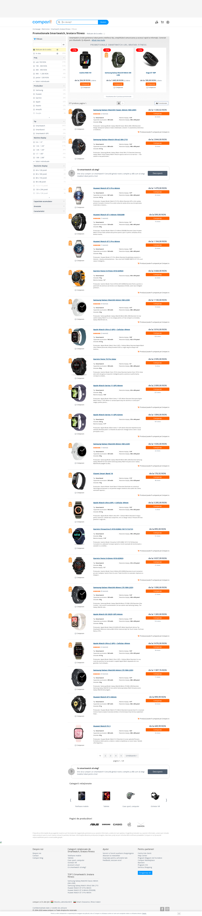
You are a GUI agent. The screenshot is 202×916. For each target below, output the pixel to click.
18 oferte (157, 146)
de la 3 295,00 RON (157, 502)
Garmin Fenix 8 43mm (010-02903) (108, 558)
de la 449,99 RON (157, 726)
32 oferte (157, 195)
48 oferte (157, 480)
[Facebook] (162, 908)
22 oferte (157, 278)
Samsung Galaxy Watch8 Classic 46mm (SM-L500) (114, 110)
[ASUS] (94, 824)
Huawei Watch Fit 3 (101, 726)
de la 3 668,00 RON (157, 271)
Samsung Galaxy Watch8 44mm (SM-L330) (111, 300)
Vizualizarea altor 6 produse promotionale (118, 96)
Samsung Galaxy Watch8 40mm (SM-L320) (111, 444)
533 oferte (158, 336)
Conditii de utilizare (59, 908)
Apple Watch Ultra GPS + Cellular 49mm (110, 502)
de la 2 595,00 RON (157, 359)
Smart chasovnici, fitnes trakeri (89, 902)
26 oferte (157, 117)
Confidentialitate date (41, 908)
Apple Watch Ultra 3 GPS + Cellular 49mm (111, 329)
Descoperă (157, 173)
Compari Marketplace (146, 860)
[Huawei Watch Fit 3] (80, 733)
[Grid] (123, 103)
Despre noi (37, 853)
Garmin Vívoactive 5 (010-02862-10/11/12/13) (113, 529)
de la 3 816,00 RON (157, 329)
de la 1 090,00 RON (157, 587)
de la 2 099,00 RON (157, 385)
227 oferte (158, 392)
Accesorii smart (74, 865)
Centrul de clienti (144, 853)
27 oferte (157, 594)
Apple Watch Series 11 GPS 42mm (108, 414)
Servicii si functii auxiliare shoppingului (118, 853)
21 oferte (157, 565)
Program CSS (143, 865)
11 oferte (157, 677)
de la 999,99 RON (157, 697)
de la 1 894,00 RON (157, 414)
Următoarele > (131, 756)
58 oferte (157, 650)
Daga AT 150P (151, 73)
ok (63, 44)
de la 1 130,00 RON (157, 300)
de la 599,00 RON (157, 214)
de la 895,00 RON (157, 529)
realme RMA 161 (85, 73)
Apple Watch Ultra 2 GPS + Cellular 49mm (111, 643)
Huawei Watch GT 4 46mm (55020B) (109, 214)
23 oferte (157, 248)
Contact (36, 855)
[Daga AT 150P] (151, 60)
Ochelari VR (155, 806)
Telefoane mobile (81, 806)
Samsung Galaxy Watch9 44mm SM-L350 (118, 74)
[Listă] (119, 103)
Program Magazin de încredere (150, 858)
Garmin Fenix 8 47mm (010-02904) (108, 271)
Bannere (141, 862)
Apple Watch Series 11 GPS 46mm (108, 385)
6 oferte (157, 509)
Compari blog (38, 858)
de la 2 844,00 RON (157, 139)
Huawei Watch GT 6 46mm (105, 697)
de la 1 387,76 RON (157, 670)
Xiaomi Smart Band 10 (103, 473)
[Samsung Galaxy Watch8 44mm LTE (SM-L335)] (80, 677)
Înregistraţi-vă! (145, 873)
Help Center (142, 855)
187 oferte (158, 421)
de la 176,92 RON (157, 473)
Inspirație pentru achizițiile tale (115, 858)
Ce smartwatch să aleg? (88, 169)
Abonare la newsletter (111, 855)
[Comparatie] (157, 22)
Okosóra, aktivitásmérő (63, 902)
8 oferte (157, 366)
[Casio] (117, 824)
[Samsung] (106, 824)
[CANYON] (141, 824)
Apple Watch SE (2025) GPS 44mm (108, 614)
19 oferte (157, 307)
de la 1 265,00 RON (157, 614)
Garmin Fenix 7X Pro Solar (104, 359)
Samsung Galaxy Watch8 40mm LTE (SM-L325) (113, 587)
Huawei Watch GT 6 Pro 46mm (106, 188)
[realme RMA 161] (85, 60)
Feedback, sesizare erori (112, 860)
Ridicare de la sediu (95, 33)
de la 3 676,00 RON (157, 643)
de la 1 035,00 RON (157, 444)
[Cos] (162, 22)
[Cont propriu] (167, 22)
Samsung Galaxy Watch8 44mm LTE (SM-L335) (113, 670)
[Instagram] (167, 908)
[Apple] (129, 824)
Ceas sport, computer (131, 806)
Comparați (85, 84)
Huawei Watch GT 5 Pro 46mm (106, 241)
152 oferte (158, 621)
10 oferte (157, 221)
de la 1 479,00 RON (157, 188)
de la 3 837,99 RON (157, 558)
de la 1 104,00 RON (157, 241)
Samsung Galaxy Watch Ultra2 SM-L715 (110, 139)
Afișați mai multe (98, 40)
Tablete (106, 806)
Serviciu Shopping (145, 867)
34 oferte (157, 704)
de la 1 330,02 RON (157, 110)
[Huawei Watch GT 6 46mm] (80, 704)
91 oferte (157, 536)
